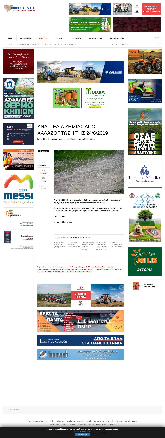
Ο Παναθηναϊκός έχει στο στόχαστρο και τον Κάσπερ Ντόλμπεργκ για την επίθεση (88, 246)
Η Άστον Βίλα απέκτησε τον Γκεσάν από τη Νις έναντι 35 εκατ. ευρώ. (116, 245)
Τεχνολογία (97, 421)
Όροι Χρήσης (82, 424)
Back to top (14, 410)
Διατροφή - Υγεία (108, 421)
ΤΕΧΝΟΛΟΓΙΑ (76, 38)
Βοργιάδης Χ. (71, 139)
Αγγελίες (73, 424)
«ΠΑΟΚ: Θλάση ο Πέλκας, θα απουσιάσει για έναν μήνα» (74, 245)
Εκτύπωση (43, 173)
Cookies (91, 424)
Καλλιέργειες (60, 421)
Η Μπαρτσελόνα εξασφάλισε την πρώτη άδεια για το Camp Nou (59, 245)
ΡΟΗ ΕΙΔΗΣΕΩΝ (26, 38)
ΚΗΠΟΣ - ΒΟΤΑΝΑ (117, 38)
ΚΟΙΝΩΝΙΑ (59, 38)
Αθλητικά (127, 421)
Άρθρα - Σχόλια (54, 424)
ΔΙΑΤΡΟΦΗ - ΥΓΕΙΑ (96, 38)
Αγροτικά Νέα (90, 139)
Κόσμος (134, 421)
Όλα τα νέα (64, 424)
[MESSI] (18, 189)
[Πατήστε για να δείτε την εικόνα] (89, 172)
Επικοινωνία (112, 424)
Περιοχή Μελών (101, 424)
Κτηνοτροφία (49, 421)
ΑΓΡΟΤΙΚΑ (43, 38)
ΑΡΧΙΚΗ (10, 38)
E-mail (44, 181)
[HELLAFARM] (18, 61)
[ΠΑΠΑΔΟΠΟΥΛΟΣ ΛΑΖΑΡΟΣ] (18, 98)
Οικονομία (80, 421)
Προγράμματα (70, 421)
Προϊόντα (119, 421)
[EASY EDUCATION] (18, 134)
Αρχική (30, 421)
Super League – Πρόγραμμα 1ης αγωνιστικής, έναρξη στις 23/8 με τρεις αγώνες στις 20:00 (102, 246)
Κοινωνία (88, 421)
